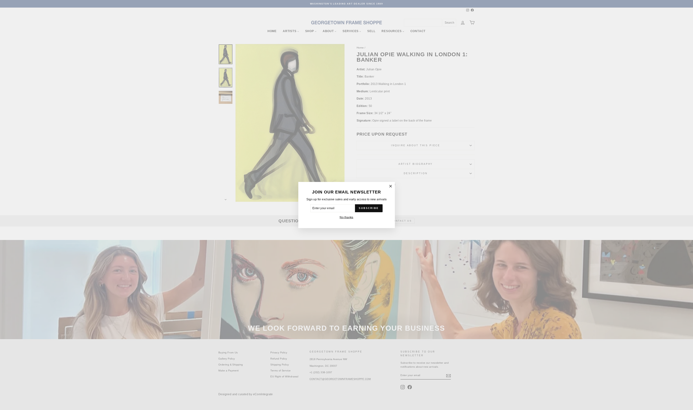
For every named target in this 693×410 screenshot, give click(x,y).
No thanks (346, 217)
